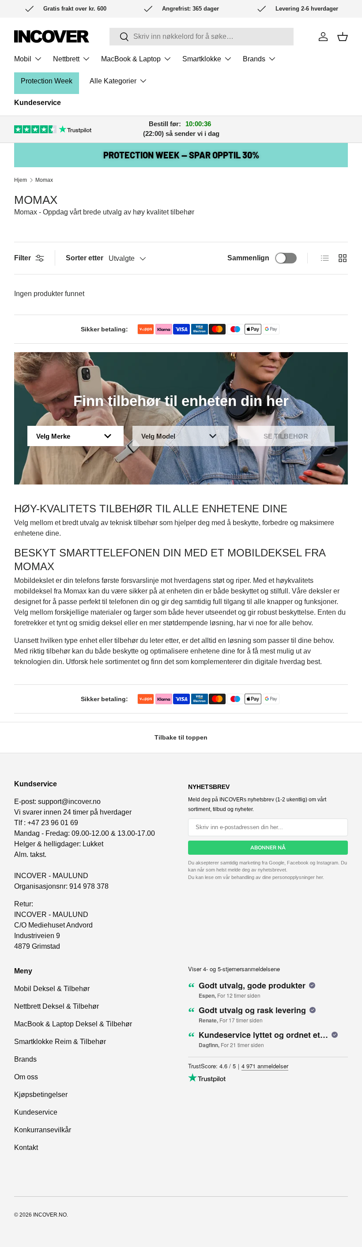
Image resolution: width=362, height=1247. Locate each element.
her (319, 877)
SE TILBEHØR (286, 436)
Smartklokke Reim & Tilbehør (60, 1041)
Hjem (20, 180)
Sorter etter (84, 258)
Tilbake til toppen (181, 737)
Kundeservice (37, 102)
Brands (25, 1059)
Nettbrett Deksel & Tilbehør (56, 1006)
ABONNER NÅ (268, 847)
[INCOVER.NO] (51, 36)
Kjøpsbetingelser (41, 1094)
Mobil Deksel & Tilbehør (52, 988)
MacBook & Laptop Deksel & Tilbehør (73, 1024)
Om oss (26, 1077)
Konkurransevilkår (42, 1130)
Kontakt (26, 1147)
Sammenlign (248, 258)
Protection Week (46, 81)
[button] (342, 36)
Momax (44, 180)
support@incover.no (69, 801)
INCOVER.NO (50, 1215)
